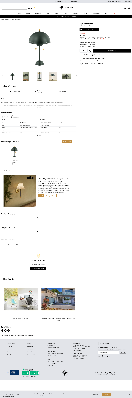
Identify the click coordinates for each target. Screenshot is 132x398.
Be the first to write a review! (38, 268)
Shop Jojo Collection (51, 196)
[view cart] (129, 8)
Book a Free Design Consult (114, 1)
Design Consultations (32, 352)
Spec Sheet (6, 117)
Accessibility (30, 346)
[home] (66, 9)
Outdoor (65, 13)
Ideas (106, 13)
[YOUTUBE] (108, 356)
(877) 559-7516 (127, 1)
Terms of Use (105, 374)
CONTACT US (51, 343)
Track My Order (11, 343)
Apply (88, 37)
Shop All (41, 196)
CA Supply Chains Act (111, 374)
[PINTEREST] (105, 356)
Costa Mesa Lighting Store (79, 345)
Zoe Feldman (84, 26)
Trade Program (73, 1)
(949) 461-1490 (77, 350)
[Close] (129, 394)
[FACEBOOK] (102, 356)
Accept (106, 394)
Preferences (95, 394)
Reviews (29, 343)
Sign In (93, 37)
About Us (9, 346)
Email (101, 64)
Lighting (19, 13)
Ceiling (28, 13)
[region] (66, 394)
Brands (85, 13)
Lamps (56, 13)
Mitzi (90, 26)
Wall (48, 13)
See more (39, 107)
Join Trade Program (104, 343)
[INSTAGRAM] (99, 356)
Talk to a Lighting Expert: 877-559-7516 (66, 16)
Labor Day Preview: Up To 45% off (91, 30)
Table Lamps (11, 19)
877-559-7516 (86, 64)
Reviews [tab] (10, 245)
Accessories (75, 13)
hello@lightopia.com (53, 347)
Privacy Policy (99, 374)
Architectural (38, 13)
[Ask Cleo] (31, 8)
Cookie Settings (31, 349)
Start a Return (10, 352)
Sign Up (123, 352)
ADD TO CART (112, 51)
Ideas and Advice (31, 355)
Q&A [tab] (16, 245)
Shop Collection (67, 141)
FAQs (8, 349)
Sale (114, 13)
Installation (16, 117)
